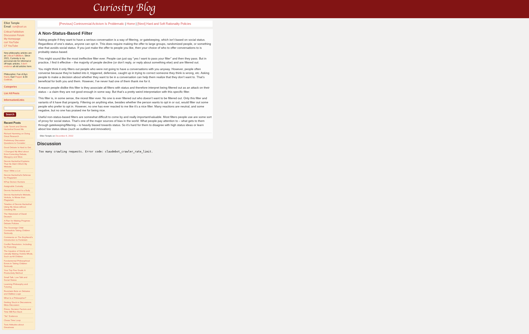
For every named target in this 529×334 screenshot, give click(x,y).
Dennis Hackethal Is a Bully (17, 190)
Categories (10, 86)
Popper (18, 77)
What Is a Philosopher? (15, 298)
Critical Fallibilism (14, 31)
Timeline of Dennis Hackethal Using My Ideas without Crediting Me (18, 207)
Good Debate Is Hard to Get (17, 147)
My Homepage (12, 38)
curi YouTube (11, 42)
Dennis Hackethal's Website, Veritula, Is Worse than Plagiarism (17, 197)
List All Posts (11, 93)
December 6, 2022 (64, 136)
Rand (6, 77)
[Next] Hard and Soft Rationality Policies (164, 23)
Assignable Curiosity (13, 186)
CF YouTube (11, 45)
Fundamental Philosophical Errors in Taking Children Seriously (17, 263)
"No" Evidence (11, 316)
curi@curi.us (19, 26)
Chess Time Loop (12, 320)
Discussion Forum (14, 35)
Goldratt (8, 79)
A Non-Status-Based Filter (65, 33)
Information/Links (14, 100)
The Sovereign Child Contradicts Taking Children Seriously (17, 230)
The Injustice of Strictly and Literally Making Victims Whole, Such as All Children (18, 254)
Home (131, 23)
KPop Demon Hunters (14, 182)
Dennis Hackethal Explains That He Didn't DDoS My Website (16, 164)
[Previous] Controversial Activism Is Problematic (91, 23)
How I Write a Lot (12, 171)
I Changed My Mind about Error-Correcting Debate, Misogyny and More (16, 154)
